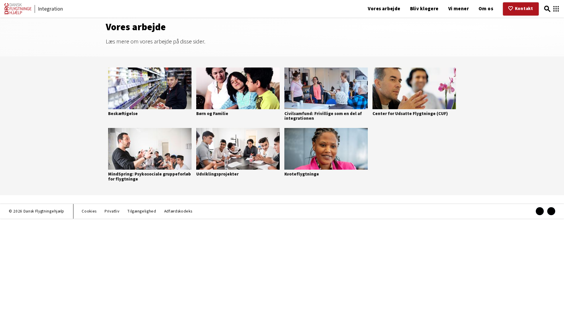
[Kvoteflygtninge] (326, 153)
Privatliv (112, 211)
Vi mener (458, 8)
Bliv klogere (424, 8)
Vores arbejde (384, 8)
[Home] (17, 13)
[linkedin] (551, 211)
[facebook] (540, 211)
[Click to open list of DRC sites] (556, 9)
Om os (486, 8)
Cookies (89, 211)
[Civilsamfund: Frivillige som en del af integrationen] (326, 95)
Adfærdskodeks (178, 211)
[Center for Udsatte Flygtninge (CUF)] (414, 93)
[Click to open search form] (547, 9)
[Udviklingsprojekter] (238, 153)
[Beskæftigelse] (150, 93)
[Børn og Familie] (238, 93)
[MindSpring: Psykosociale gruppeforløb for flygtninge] (150, 156)
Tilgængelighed (141, 211)
